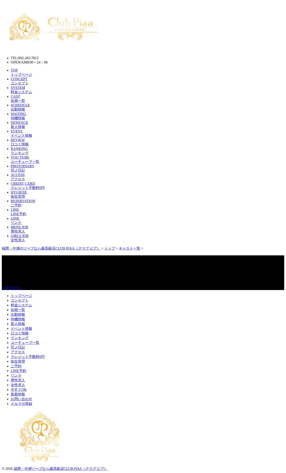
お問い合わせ (21, 399)
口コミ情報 (20, 333)
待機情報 (18, 319)
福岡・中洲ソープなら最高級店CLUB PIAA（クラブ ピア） (60, 469)
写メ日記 (18, 347)
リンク (16, 375)
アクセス (18, 352)
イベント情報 (21, 328)
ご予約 (16, 366)
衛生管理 (18, 361)
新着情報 (18, 394)
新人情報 (18, 324)
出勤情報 (18, 314)
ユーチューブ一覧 (25, 343)
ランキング (20, 338)
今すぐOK (19, 389)
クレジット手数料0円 (28, 357)
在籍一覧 (18, 310)
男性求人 (18, 380)
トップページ (21, 296)
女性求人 (18, 385)
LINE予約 (18, 371)
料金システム (21, 305)
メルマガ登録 (21, 404)
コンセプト (20, 300)
